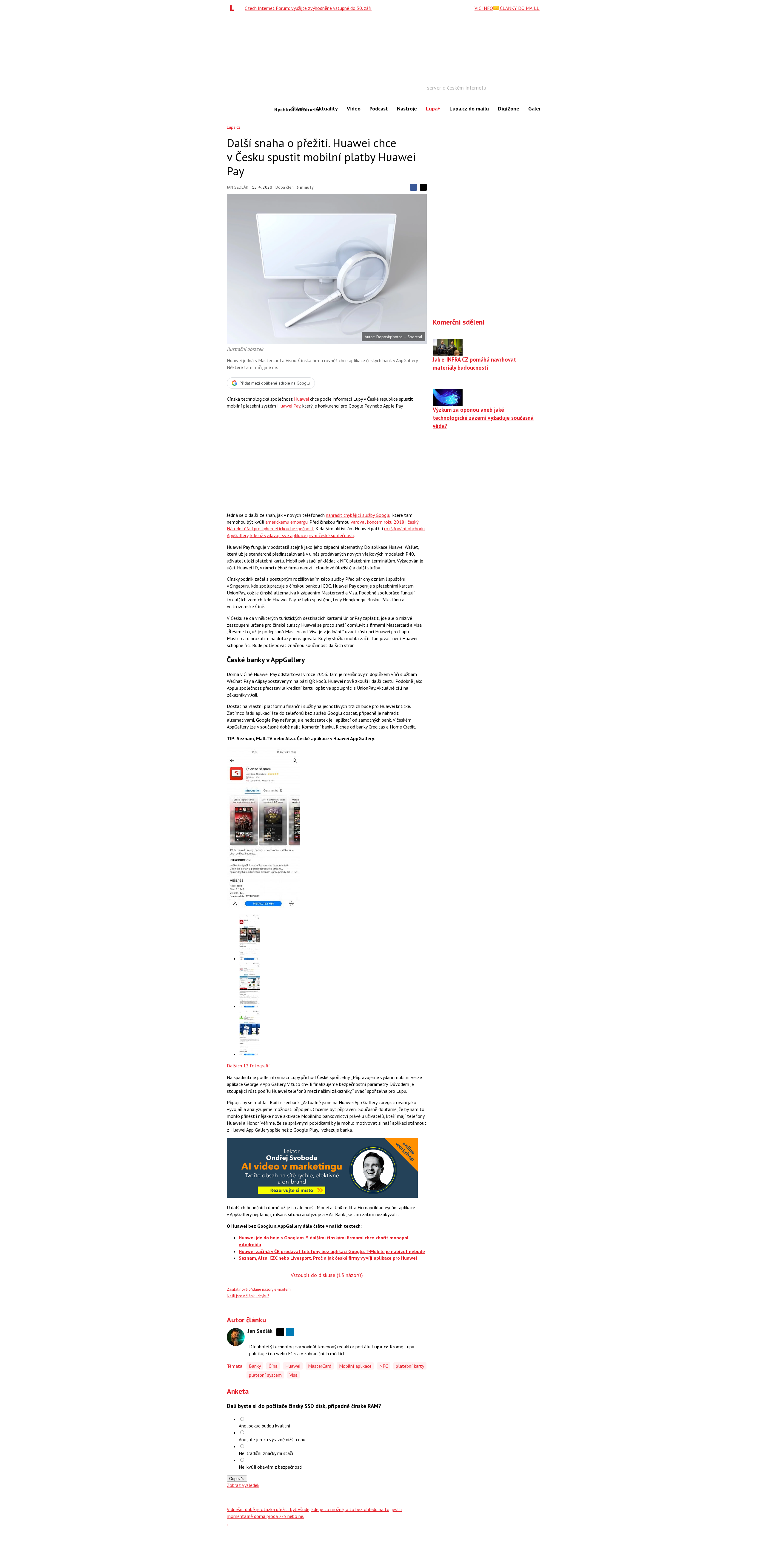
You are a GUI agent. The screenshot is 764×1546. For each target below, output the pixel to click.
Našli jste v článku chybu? (248, 1295)
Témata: (235, 1366)
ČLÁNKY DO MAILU (519, 8)
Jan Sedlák (237, 187)
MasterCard (319, 1366)
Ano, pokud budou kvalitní (264, 1426)
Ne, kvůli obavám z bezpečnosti (270, 1467)
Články (299, 108)
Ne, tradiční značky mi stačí (266, 1453)
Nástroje (407, 108)
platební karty (410, 1366)
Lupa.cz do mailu (469, 108)
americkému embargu (286, 522)
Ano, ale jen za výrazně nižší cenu (272, 1439)
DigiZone (508, 108)
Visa (293, 1375)
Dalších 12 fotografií (248, 1066)
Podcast (378, 108)
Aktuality (327, 108)
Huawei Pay (288, 406)
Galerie (536, 108)
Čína (273, 1366)
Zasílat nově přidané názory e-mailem (259, 1289)
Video (354, 108)
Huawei (301, 399)
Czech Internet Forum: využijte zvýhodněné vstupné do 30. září (308, 8)
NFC (383, 1366)
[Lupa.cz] (234, 8)
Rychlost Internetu (280, 109)
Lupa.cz (233, 127)
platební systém (265, 1375)
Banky (255, 1366)
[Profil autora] (236, 1337)
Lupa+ (433, 108)
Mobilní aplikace (355, 1366)
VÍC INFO (484, 8)
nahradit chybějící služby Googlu (358, 515)
